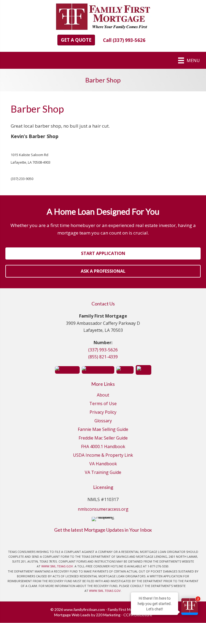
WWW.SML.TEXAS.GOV (57, 566)
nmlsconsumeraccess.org (103, 509)
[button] (76, 40)
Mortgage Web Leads (72, 615)
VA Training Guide (103, 472)
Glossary (103, 421)
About (103, 395)
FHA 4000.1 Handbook (103, 446)
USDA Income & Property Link (103, 455)
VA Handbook (103, 464)
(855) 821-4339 (103, 357)
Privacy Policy (103, 412)
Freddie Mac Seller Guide (103, 438)
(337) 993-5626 (103, 350)
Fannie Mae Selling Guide (103, 429)
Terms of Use (103, 403)
